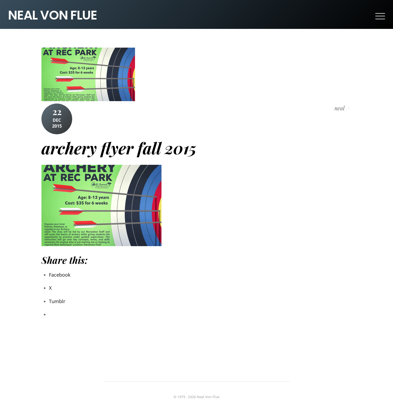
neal (339, 108)
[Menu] (380, 15)
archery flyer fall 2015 (118, 147)
